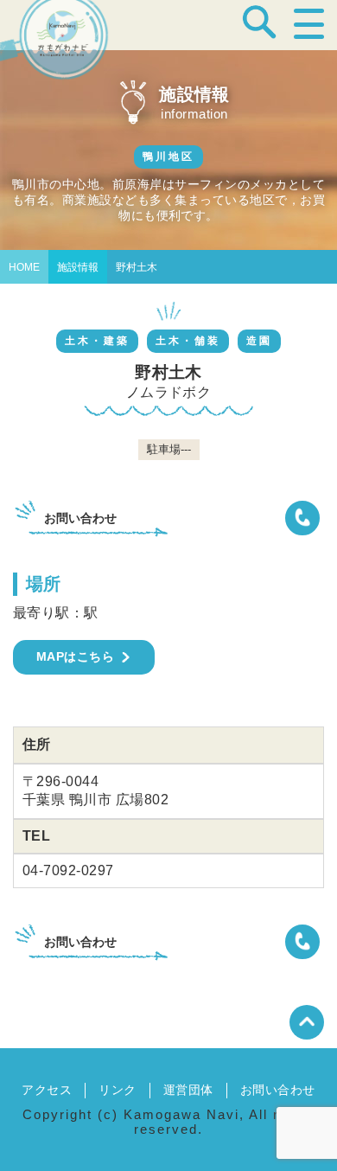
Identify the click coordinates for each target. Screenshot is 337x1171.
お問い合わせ (277, 1090)
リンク (117, 1090)
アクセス (47, 1090)
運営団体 (188, 1090)
